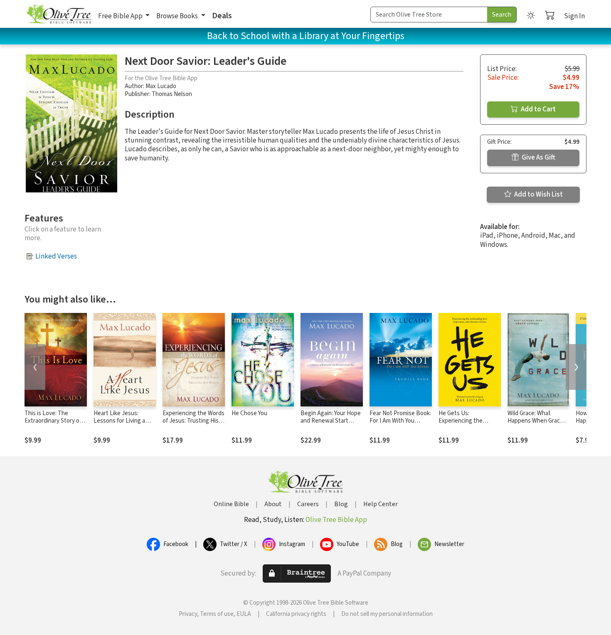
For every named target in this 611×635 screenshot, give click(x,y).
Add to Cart (538, 109)
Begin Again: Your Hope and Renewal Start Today (331, 421)
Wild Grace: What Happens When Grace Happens (535, 421)
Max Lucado (160, 86)
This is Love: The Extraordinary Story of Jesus (53, 421)
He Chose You (249, 413)
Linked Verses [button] (56, 256)
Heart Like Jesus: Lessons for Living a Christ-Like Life (119, 421)
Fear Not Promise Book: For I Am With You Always (400, 421)
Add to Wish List (538, 194)
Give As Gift (537, 157)
